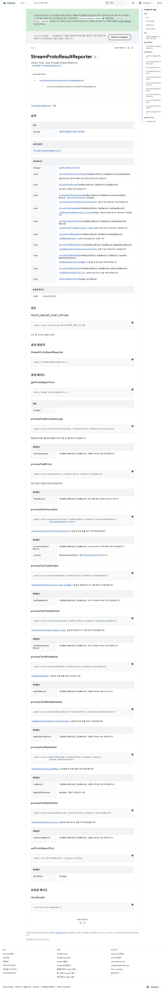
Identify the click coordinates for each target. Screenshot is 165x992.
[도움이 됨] (128, 48)
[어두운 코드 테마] (132, 322)
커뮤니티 (18, 987)
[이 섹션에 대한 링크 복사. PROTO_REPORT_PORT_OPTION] (70, 315)
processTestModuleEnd (69, 234)
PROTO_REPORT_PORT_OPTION (71, 132)
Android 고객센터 (117, 954)
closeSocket (48, 296)
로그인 (159, 3)
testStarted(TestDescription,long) (76, 228)
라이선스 (36, 987)
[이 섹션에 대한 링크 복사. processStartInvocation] (60, 509)
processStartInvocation (70, 195)
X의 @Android (62, 954)
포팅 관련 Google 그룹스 (66, 977)
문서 (22, 3)
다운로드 (6, 961)
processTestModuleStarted (71, 245)
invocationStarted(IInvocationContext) (78, 202)
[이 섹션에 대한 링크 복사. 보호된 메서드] (50, 890)
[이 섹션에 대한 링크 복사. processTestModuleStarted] (64, 702)
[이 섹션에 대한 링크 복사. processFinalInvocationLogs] (65, 419)
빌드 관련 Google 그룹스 (66, 973)
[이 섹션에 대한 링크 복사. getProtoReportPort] (56, 382)
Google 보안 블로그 (64, 965)
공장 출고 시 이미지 (10, 969)
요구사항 (6, 958)
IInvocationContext (76, 198)
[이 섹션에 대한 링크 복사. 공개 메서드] (47, 375)
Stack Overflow (117, 969)
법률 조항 (27, 987)
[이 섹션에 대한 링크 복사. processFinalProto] (54, 464)
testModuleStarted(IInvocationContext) (78, 249)
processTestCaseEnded (69, 208)
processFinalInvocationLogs (72, 174)
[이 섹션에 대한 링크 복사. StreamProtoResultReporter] (65, 352)
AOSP (33, 48)
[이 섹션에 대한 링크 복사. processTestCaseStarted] (61, 611)
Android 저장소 (8, 954)
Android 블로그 (62, 961)
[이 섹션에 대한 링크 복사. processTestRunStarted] (60, 803)
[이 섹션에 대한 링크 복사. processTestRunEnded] (58, 747)
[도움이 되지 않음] (132, 48)
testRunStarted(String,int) (72, 273)
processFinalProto (68, 185)
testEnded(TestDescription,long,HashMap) (79, 212)
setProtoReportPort (68, 279)
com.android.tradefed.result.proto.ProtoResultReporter (62, 80)
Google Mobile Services (120, 965)
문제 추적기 (115, 973)
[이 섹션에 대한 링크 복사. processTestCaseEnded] (60, 566)
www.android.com (118, 961)
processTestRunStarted (70, 268)
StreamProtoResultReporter (46, 151)
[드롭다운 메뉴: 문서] (27, 3)
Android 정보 (8, 987)
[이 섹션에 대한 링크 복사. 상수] (38, 308)
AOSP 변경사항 (124, 21)
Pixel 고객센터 (116, 958)
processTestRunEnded (69, 255)
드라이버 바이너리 (9, 973)
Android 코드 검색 (40, 3)
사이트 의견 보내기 (63, 987)
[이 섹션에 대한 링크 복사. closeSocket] (47, 897)
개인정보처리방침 (48, 987)
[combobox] (117, 3)
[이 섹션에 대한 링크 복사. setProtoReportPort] (56, 848)
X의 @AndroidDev (64, 958)
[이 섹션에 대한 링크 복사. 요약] (38, 116)
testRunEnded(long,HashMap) (72, 262)
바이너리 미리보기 (9, 965)
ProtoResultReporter (51, 66)
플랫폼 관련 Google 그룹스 (66, 969)
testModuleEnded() (68, 238)
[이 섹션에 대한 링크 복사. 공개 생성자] (47, 345)
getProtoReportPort (68, 168)
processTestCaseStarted (70, 221)
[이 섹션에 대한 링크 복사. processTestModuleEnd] (60, 657)
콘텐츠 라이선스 (61, 933)
